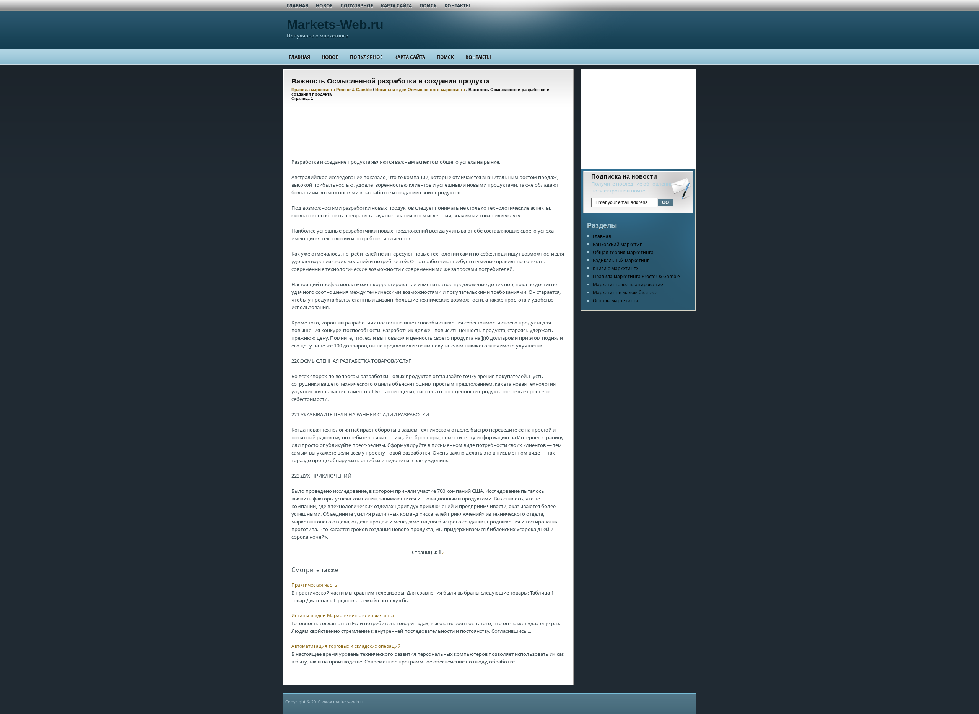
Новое (324, 5)
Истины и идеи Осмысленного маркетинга (420, 89)
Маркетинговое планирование (628, 284)
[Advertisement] (430, 123)
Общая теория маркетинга (623, 252)
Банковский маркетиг (617, 244)
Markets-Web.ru (335, 24)
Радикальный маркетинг (621, 260)
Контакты (457, 5)
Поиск (428, 5)
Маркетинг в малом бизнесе (625, 292)
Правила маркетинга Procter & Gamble (331, 89)
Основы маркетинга (615, 300)
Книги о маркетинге (615, 268)
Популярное (356, 5)
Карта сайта (396, 5)
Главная (297, 5)
